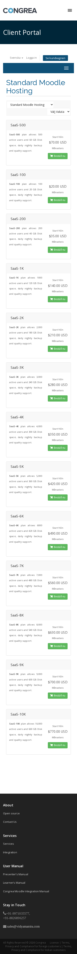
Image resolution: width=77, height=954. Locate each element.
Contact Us (10, 822)
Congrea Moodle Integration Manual (26, 891)
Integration (10, 852)
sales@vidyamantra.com (23, 926)
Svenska (15, 57)
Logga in (31, 57)
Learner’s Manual (14, 882)
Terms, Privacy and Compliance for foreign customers (37, 944)
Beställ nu (59, 156)
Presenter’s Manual (15, 874)
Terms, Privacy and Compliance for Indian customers (41, 948)
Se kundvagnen (55, 58)
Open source (11, 813)
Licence (54, 942)
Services (8, 844)
